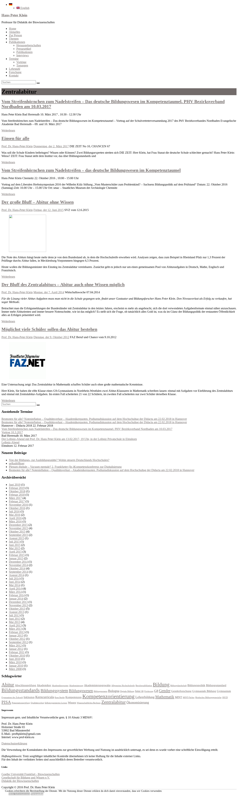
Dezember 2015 (18, 524)
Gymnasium (224, 691)
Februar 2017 (17, 501)
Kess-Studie (60, 697)
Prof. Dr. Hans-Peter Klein (17, 146)
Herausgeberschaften (28, 45)
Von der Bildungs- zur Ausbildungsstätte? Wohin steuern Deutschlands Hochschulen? (59, 460)
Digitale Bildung (127, 691)
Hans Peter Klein (14, 15)
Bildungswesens (100, 691)
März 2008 (15, 669)
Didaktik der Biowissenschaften (20, 780)
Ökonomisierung (137, 702)
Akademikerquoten (60, 686)
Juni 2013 (14, 618)
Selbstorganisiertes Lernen (56, 703)
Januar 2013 (16, 635)
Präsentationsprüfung (21, 703)
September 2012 (18, 642)
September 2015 (18, 534)
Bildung (161, 684)
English (24, 7)
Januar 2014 (16, 598)
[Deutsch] (10, 4)
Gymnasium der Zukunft (12, 697)
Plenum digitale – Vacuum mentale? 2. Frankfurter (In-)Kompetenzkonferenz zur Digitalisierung (65, 466)
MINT (178, 697)
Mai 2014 (14, 585)
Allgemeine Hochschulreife (123, 686)
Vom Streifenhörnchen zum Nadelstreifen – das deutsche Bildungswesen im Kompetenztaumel (91, 170)
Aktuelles (14, 32)
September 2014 (18, 571)
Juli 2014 (14, 578)
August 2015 (16, 538)
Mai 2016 (14, 514)
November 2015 (18, 528)
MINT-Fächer (188, 697)
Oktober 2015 (17, 531)
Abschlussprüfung (25, 685)
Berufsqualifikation (144, 686)
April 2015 (15, 551)
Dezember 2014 (18, 561)
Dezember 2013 (18, 602)
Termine (14, 58)
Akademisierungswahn (97, 685)
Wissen (72, 702)
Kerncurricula (44, 697)
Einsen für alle (15, 138)
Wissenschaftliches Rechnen (89, 703)
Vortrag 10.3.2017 (12, 432)
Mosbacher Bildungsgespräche (208, 697)
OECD (225, 697)
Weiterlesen (8, 130)
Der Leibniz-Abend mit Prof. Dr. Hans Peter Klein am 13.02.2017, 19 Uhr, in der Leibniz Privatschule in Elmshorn (69, 439)
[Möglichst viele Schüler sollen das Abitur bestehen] (27, 378)
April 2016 (15, 518)
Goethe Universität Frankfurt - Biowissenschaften (30, 774)
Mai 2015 (14, 548)
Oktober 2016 (17, 508)
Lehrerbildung (145, 697)
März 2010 (15, 662)
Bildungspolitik (196, 685)
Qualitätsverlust (37, 703)
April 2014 (15, 588)
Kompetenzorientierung (108, 696)
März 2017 (15, 498)
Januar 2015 (16, 558)
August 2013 (16, 612)
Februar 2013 (17, 632)
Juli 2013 (14, 615)
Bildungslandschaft (178, 686)
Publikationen (17, 42)
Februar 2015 (17, 555)
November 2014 (18, 565)
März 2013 (15, 628)
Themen (14, 38)
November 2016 (18, 504)
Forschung (15, 72)
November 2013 (18, 605)
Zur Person (15, 35)
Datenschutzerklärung (14, 743)
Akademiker (44, 685)
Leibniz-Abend (10, 442)
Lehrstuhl (14, 68)
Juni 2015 (14, 545)
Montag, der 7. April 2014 (48, 292)
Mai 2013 (14, 622)
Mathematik (164, 697)
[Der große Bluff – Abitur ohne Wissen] (27, 251)
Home (12, 28)
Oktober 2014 (17, 568)
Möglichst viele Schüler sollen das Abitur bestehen (49, 329)
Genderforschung (181, 691)
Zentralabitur (113, 701)
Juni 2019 (14, 484)
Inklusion (29, 697)
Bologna (113, 691)
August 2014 (16, 575)
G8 (156, 691)
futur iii (139, 691)
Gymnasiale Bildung (204, 691)
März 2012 (15, 645)
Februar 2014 (17, 595)
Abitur (7, 684)
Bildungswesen (81, 691)
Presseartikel (23, 48)
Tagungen (22, 65)
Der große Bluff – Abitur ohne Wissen (37, 202)
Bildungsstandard (216, 685)
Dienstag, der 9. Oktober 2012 (51, 337)
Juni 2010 (14, 659)
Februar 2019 (17, 488)
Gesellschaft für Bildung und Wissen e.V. (25, 777)
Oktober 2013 (17, 608)
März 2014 (15, 591)
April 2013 (15, 625)
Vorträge (21, 62)
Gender (165, 691)
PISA (6, 702)
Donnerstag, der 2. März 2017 (51, 146)
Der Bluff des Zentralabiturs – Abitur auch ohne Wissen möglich (63, 284)
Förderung (148, 691)
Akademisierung (76, 686)
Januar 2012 (16, 648)
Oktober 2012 (17, 638)
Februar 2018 (17, 494)
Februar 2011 (17, 652)
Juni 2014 (14, 581)
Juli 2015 (14, 541)
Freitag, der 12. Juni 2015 (48, 210)
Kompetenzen (73, 697)
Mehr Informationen (19, 794)
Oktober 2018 (17, 491)
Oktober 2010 (17, 655)
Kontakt (13, 75)
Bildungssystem (54, 690)
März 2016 (15, 521)
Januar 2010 (16, 665)
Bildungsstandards (20, 690)
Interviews (22, 55)
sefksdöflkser (16, 463)
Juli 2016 (14, 511)
